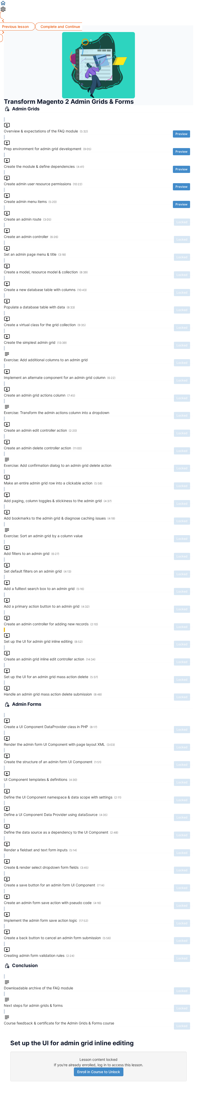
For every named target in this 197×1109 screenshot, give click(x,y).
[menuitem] (98, 9)
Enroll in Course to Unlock (98, 1072)
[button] (98, 3)
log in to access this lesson (119, 1065)
